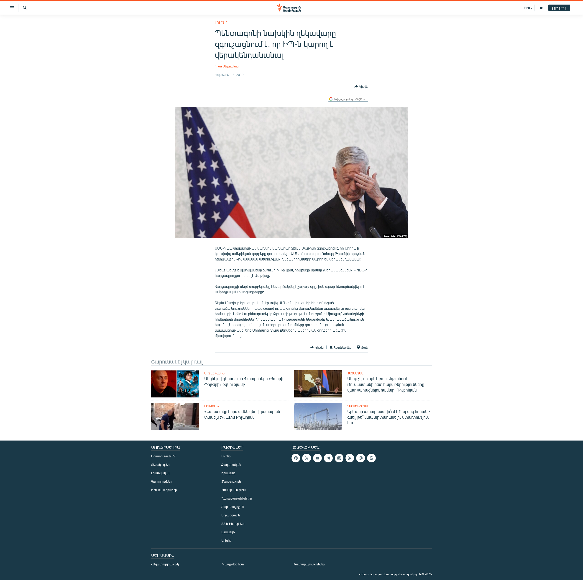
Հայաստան (355, 373)
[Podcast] (360, 458)
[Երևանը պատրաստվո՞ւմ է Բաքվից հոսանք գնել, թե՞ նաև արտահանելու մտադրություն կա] (318, 416)
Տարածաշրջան (358, 406)
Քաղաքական (231, 465)
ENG (528, 8)
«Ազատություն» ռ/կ (165, 564)
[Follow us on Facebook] (296, 458)
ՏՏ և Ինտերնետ (233, 524)
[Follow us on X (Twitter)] (306, 458)
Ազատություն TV (163, 456)
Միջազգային (214, 373)
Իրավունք (212, 406)
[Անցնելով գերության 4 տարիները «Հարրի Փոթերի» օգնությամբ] (175, 383)
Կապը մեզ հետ (233, 564)
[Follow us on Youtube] (317, 458)
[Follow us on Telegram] (328, 458)
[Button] (361, 86)
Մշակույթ (228, 532)
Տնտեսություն (231, 481)
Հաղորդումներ (161, 481)
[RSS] (349, 458)
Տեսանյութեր (160, 465)
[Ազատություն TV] (541, 8)
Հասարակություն (233, 490)
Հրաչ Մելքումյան (226, 66)
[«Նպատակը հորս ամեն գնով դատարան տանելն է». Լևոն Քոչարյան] (175, 416)
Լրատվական (160, 473)
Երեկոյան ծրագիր (164, 490)
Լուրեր (221, 23)
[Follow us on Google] (371, 458)
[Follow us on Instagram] (339, 458)
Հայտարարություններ (309, 564)
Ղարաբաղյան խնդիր (236, 498)
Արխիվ (226, 540)
